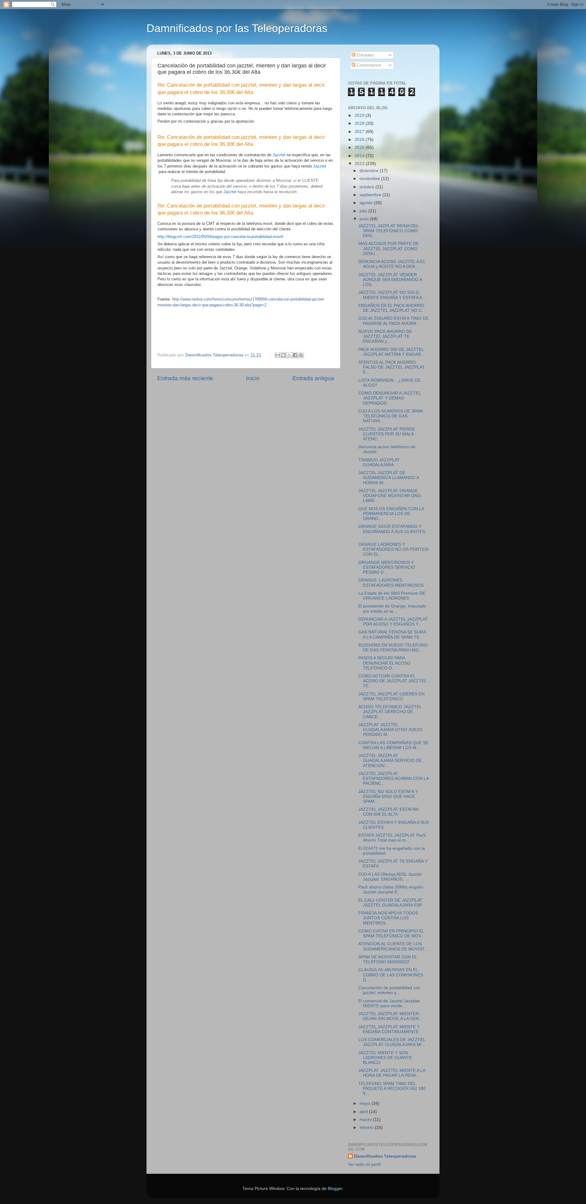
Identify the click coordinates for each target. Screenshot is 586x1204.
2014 (360, 155)
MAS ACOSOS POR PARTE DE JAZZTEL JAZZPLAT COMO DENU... (388, 248)
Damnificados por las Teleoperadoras (236, 28)
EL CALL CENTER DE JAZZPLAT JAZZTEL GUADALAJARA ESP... (391, 902)
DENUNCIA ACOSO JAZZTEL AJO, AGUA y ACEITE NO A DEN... (392, 264)
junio (365, 219)
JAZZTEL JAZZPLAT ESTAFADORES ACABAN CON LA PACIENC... (393, 778)
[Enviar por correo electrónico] (278, 355)
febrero (367, 1127)
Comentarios (368, 65)
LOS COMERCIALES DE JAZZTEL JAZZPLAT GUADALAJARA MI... (391, 1042)
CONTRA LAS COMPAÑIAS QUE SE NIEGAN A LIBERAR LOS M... (393, 745)
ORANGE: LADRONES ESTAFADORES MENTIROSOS (391, 582)
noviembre (370, 178)
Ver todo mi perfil (364, 1164)
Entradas (364, 55)
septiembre (371, 195)
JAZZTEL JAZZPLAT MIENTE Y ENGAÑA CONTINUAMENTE (389, 1029)
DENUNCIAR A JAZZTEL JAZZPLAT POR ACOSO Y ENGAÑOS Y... (393, 621)
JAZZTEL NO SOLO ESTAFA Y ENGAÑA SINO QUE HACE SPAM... (388, 796)
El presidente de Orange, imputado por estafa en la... (392, 608)
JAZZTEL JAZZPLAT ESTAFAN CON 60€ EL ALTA (388, 811)
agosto (367, 202)
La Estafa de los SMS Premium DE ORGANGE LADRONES (391, 595)
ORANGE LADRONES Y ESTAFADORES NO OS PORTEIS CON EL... (393, 549)
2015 (360, 147)
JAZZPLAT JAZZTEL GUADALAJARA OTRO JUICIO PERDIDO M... (390, 730)
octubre (367, 187)
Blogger (335, 1188)
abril (364, 1111)
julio (364, 211)
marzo (366, 1119)
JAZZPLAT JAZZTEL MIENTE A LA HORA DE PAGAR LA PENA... (391, 1073)
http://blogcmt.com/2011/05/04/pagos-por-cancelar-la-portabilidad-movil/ (220, 236)
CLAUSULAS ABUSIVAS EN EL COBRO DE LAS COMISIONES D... (390, 975)
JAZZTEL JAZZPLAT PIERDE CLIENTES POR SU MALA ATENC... (386, 434)
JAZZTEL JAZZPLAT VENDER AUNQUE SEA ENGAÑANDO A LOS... (390, 279)
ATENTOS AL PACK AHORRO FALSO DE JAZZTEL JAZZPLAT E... (391, 367)
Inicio (253, 378)
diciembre (370, 170)
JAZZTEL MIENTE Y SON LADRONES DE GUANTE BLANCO (385, 1058)
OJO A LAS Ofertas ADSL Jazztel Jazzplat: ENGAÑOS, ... (389, 876)
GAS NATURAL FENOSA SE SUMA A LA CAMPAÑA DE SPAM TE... (392, 634)
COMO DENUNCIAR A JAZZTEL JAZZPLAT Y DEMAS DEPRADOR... (389, 398)
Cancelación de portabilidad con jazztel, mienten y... (389, 990)
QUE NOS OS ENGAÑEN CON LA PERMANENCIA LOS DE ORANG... (391, 513)
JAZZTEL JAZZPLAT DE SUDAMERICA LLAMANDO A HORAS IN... (388, 477)
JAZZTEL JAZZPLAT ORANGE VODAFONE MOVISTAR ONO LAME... (389, 495)
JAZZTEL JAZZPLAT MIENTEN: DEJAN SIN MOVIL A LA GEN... (390, 1016)
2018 (360, 123)
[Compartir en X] (289, 355)
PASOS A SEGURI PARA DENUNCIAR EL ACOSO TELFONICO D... (384, 663)
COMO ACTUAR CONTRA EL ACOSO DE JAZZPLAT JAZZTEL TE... (392, 681)
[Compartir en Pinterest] (301, 355)
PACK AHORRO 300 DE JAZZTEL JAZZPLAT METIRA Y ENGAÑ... (391, 352)
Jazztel (279, 155)
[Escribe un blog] (283, 355)
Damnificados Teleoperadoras (385, 1156)
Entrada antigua (313, 378)
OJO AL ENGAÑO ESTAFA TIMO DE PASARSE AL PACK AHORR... (393, 321)
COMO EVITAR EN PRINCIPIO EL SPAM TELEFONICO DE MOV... (391, 933)
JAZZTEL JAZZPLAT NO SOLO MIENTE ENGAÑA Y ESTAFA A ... (392, 295)
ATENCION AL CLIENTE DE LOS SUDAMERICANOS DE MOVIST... (393, 946)
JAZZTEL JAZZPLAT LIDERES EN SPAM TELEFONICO (391, 696)
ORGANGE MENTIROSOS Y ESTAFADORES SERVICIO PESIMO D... (386, 567)
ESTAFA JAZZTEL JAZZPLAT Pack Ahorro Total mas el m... (392, 837)
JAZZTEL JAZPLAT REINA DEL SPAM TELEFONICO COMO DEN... (388, 231)
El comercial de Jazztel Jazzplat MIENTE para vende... (389, 1003)
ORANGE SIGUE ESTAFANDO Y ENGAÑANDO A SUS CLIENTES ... (391, 531)
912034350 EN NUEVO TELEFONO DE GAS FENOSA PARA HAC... (393, 647)
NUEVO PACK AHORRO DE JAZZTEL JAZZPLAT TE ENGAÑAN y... (385, 336)
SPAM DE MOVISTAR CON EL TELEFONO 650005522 (387, 959)
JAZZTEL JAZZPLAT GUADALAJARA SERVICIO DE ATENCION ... (390, 760)
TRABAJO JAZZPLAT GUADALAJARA (379, 462)
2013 (360, 163)
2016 (360, 139)
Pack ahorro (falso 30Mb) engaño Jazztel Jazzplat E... (390, 889)
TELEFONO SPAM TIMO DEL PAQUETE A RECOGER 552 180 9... (392, 1088)
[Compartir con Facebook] (295, 355)
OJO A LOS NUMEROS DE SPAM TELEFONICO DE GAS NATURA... (390, 416)
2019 (360, 115)
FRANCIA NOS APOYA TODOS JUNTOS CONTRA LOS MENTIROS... (388, 918)
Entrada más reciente (185, 378)
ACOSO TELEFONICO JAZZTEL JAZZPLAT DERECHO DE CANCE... (389, 712)
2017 (360, 131)
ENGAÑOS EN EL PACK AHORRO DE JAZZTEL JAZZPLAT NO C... (391, 308)
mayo (365, 1103)
